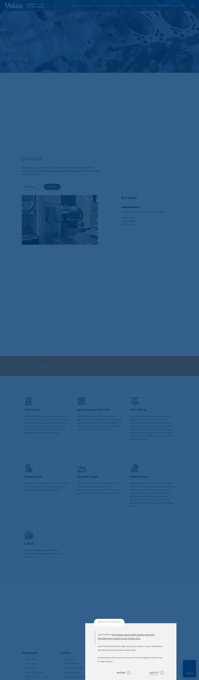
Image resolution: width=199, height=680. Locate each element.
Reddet (121, 672)
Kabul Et (154, 672)
